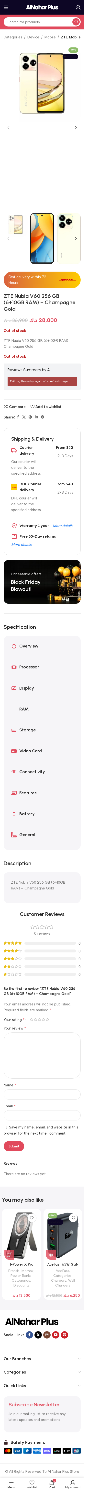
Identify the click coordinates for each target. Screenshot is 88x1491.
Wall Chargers (65, 1282)
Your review (15, 1028)
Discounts (21, 1285)
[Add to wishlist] (32, 1218)
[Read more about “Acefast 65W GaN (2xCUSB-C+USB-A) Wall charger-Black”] (51, 1255)
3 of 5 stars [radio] (39, 1019)
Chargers (58, 1280)
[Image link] (32, 1321)
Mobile (50, 37)
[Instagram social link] (47, 1335)
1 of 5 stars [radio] (31, 1019)
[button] (8, 128)
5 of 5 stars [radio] (47, 1019)
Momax (27, 1271)
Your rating (14, 1020)
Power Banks (21, 1275)
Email (10, 1106)
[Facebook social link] (18, 417)
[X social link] (24, 417)
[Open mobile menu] (6, 7)
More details (63, 526)
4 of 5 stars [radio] (43, 1019)
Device (33, 37)
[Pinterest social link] (30, 417)
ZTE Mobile (71, 37)
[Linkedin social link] (36, 417)
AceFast (62, 1271)
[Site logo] (42, 7)
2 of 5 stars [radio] (35, 1019)
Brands (14, 1271)
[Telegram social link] (42, 417)
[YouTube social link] (55, 1335)
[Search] (76, 22)
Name (10, 1085)
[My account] (78, 7)
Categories (12, 37)
